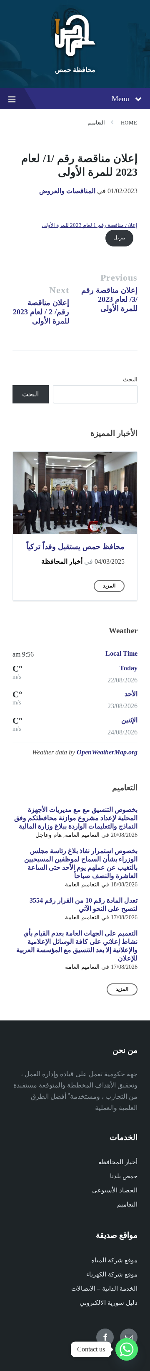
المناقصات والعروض (67, 190)
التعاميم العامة (82, 835)
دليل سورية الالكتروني (109, 1302)
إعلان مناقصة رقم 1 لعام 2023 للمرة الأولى (90, 225)
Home (129, 122)
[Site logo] (75, 56)
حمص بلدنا (124, 1176)
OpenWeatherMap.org (107, 752)
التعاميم (96, 122)
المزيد (109, 586)
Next (59, 290)
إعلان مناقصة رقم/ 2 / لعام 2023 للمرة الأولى (41, 312)
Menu (120, 99)
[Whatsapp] (126, 1349)
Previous (119, 277)
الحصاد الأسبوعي (115, 1190)
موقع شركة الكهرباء (112, 1274)
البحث (130, 379)
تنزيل (119, 238)
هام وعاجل (48, 835)
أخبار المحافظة (61, 561)
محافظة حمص (75, 69)
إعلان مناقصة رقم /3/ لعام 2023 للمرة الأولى (109, 299)
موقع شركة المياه (114, 1260)
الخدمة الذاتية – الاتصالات (104, 1288)
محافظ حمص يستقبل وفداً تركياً (75, 546)
